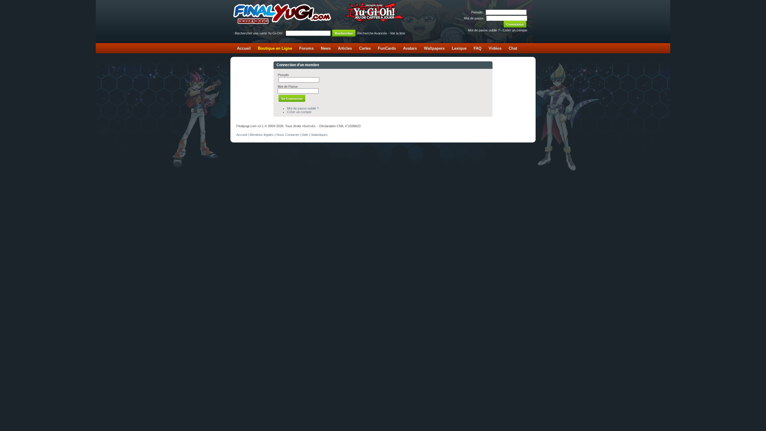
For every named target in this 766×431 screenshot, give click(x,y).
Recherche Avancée (372, 33)
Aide (305, 134)
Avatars (410, 48)
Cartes (365, 48)
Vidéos (495, 48)
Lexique (459, 48)
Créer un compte (515, 30)
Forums (306, 48)
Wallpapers (434, 48)
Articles (345, 48)
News (326, 48)
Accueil (244, 48)
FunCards (387, 48)
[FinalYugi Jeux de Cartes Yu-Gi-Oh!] (318, 23)
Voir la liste (397, 33)
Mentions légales (262, 134)
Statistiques (319, 134)
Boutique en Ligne (275, 48)
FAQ (477, 48)
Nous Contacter (288, 134)
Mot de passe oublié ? (484, 30)
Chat (513, 48)
